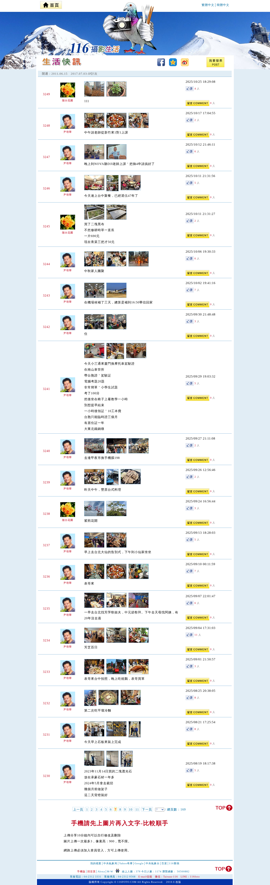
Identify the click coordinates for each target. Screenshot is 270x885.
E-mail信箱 (145, 876)
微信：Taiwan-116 (166, 876)
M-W (110, 871)
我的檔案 (95, 863)
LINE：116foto (190, 876)
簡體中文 (223, 5)
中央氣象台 (153, 863)
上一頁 (78, 809)
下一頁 (147, 809)
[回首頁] (51, 4)
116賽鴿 (174, 863)
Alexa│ (102, 871)
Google (139, 863)
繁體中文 (208, 5)
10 (130, 809)
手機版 (81, 871)
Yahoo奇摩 (126, 863)
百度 (164, 863)
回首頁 (91, 871)
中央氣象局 (110, 863)
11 (137, 809)
